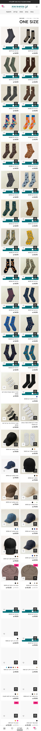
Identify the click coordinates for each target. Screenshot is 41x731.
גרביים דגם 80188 (13, 166)
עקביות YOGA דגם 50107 (31, 451)
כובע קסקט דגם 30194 (12, 531)
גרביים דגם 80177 (13, 51)
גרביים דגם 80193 (33, 252)
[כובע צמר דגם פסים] (29, 710)
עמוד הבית (36, 18)
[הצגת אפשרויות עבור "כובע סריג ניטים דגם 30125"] (16, 578)
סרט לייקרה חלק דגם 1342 (30, 669)
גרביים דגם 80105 (13, 614)
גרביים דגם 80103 (33, 614)
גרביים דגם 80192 (13, 223)
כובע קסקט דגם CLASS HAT (10, 696)
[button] (35, 46)
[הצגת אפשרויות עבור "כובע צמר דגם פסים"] (35, 716)
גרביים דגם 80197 (33, 310)
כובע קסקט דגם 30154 (31, 504)
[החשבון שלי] (27, 728)
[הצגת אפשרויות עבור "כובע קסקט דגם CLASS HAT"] (16, 689)
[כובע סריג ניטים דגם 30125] (10, 572)
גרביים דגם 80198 (13, 310)
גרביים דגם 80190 (13, 195)
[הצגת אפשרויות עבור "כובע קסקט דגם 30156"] (35, 524)
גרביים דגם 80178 (33, 79)
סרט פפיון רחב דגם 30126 (30, 696)
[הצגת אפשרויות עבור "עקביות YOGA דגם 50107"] (35, 444)
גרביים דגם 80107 (33, 643)
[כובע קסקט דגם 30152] (10, 465)
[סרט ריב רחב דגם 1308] (10, 628)
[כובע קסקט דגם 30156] (29, 518)
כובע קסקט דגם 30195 (31, 558)
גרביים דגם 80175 (33, 51)
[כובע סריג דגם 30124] (29, 572)
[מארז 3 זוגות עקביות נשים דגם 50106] (10, 381)
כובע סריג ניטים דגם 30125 (11, 585)
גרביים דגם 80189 (33, 195)
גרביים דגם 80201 (33, 367)
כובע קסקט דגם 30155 (12, 502)
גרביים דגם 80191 (33, 223)
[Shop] (4, 728)
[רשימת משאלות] (12, 728)
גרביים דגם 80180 (33, 108)
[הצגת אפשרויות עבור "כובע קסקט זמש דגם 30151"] (16, 551)
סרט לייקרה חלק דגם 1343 (11, 669)
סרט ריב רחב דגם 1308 (11, 641)
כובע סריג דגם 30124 (32, 585)
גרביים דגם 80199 (33, 339)
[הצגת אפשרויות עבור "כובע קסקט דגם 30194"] (16, 524)
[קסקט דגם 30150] (29, 465)
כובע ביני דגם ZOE (13, 723)
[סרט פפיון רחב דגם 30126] (29, 683)
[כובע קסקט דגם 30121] (10, 439)
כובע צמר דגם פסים (32, 723)
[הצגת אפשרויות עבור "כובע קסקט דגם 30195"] (35, 551)
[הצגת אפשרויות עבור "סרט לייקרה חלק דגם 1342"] (35, 662)
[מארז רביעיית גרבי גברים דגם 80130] (10, 413)
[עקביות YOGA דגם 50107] (29, 438)
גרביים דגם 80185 (33, 166)
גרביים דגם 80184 (13, 137)
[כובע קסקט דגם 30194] (10, 518)
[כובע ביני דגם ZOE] (10, 710)
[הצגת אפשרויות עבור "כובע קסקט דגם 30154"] (35, 497)
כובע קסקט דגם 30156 (31, 531)
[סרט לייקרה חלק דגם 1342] (29, 657)
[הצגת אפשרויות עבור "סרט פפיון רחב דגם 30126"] (35, 689)
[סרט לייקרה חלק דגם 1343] (10, 657)
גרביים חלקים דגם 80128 (31, 399)
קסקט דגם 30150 (33, 478)
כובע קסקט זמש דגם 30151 (10, 559)
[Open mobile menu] (37, 7)
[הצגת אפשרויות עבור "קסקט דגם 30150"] (35, 471)
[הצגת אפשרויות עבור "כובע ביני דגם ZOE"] (16, 716)
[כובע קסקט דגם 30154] (29, 492)
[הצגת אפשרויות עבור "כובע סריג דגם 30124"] (35, 578)
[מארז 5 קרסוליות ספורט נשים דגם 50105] (29, 412)
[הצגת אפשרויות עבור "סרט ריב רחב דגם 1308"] (16, 634)
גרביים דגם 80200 (13, 339)
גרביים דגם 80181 (13, 108)
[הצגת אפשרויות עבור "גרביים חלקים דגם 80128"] (35, 392)
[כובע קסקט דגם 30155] (10, 492)
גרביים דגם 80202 (13, 367)
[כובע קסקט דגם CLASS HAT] (10, 683)
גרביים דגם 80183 (33, 137)
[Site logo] (19, 6)
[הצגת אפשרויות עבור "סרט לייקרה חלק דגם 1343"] (16, 662)
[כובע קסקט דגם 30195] (29, 545)
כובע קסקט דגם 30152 (12, 475)
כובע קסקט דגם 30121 (12, 449)
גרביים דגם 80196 (13, 281)
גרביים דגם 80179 (13, 79)
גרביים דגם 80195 (33, 281)
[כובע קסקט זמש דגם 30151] (10, 545)
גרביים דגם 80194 (13, 252)
